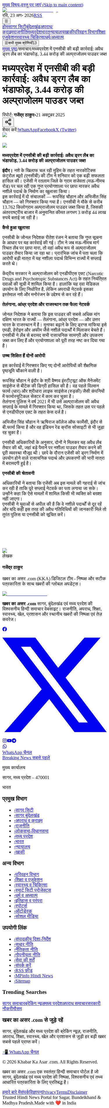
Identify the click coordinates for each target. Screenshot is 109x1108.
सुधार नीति (23, 944)
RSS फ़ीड (23, 970)
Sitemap (22, 980)
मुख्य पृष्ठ (9, 48)
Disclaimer (77, 1092)
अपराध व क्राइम (28, 820)
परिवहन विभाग (85, 31)
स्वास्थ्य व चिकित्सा (30, 884)
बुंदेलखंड (33, 26)
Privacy (49, 1092)
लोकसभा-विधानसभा (31, 831)
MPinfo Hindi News (33, 975)
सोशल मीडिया (26, 916)
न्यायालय (57, 31)
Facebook (46, 129)
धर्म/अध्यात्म (54, 37)
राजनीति (20, 31)
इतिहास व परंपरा (28, 900)
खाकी (69, 31)
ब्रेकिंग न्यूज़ (35, 1003)
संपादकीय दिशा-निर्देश (32, 939)
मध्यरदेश (34, 31)
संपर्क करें (22, 965)
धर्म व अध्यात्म (25, 895)
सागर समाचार (13, 1003)
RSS (38, 15)
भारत (45, 31)
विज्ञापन (35, 1092)
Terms (61, 1092)
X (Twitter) (66, 129)
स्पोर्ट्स (20, 905)
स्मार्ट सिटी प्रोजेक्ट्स (32, 890)
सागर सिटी (17, 26)
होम (5, 26)
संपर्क (24, 1092)
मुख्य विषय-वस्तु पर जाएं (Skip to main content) (42, 4)
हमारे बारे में (11, 1092)
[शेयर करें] (8, 122)
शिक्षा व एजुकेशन (28, 879)
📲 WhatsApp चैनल (20, 1051)
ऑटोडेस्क (23, 911)
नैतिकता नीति (26, 949)
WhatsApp (27, 129)
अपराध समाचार (74, 1003)
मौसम (17, 1008)
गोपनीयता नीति (27, 954)
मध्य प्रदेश (23, 836)
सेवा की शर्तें (24, 959)
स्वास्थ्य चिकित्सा (31, 37)
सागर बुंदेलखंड (27, 815)
